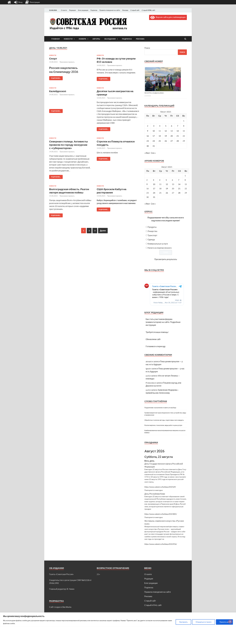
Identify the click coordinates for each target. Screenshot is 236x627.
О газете (64, 10)
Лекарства (152, 231)
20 (171, 136)
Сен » (153, 153)
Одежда (151, 239)
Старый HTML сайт (148, 10)
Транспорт (152, 235)
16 (148, 136)
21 (178, 136)
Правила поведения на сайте (109, 10)
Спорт (53, 58)
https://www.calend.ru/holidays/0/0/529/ (160, 487)
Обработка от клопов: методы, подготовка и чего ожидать (164, 420)
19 (166, 136)
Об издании (110, 39)
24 (154, 141)
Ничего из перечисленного (160, 248)
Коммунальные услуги (158, 243)
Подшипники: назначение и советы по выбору (160, 408)
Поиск (147, 48)
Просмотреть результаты (165, 259)
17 (154, 136)
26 (166, 141)
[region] (118, 619)
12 (166, 131)
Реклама (125, 10)
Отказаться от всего (203, 622)
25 (160, 141)
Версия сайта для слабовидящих (170, 17)
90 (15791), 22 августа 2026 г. (154, 93)
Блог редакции (83, 10)
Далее (103, 230)
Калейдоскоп (57, 91)
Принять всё (224, 622)
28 (178, 141)
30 (148, 146)
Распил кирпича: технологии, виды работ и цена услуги (163, 425)
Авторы (96, 39)
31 (154, 146)
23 (148, 141)
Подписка (93, 10)
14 (178, 131)
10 (154, 131)
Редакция (72, 10)
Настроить (183, 622)
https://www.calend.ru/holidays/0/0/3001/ (160, 514)
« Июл (147, 153)
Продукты (152, 227)
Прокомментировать (67, 62)
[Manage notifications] (230, 622)
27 (171, 141)
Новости (68, 39)
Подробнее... (55, 77)
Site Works (66, 607)
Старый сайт (135, 10)
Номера (82, 39)
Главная (55, 39)
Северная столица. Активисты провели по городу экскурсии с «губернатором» (68, 145)
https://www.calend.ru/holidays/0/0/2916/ (160, 544)
